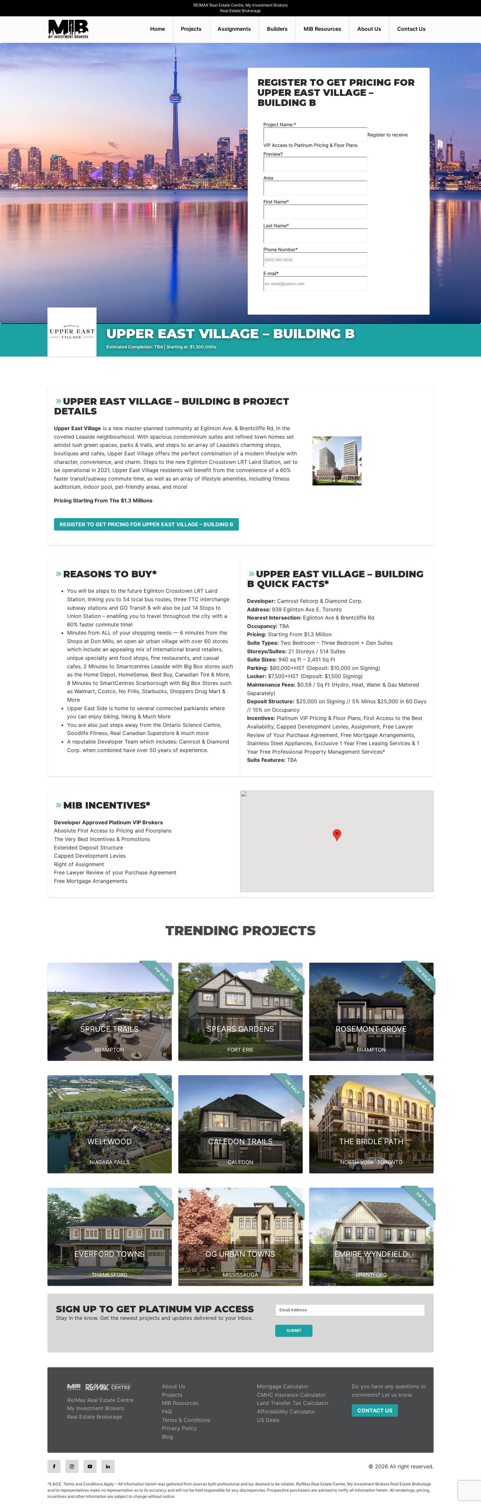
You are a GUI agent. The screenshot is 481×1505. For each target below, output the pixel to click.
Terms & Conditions (186, 1420)
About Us (369, 29)
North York (357, 1162)
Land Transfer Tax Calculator (293, 1403)
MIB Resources (322, 29)
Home (157, 29)
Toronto (389, 1162)
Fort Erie (240, 1049)
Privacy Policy (179, 1428)
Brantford (371, 1274)
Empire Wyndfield (371, 1254)
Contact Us (411, 29)
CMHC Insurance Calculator (291, 1394)
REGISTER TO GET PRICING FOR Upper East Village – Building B (146, 524)
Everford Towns (109, 1254)
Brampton (109, 1049)
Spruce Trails (109, 1029)
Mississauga (240, 1274)
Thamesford (110, 1274)
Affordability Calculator (286, 1411)
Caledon (240, 1162)
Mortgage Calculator (283, 1386)
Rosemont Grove (371, 1029)
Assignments (234, 29)
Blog (167, 1436)
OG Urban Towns (240, 1254)
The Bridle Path (371, 1141)
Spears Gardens (240, 1029)
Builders (277, 29)
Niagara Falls (110, 1162)
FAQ (167, 1411)
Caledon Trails (240, 1141)
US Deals (268, 1420)
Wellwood (109, 1141)
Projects (191, 29)
